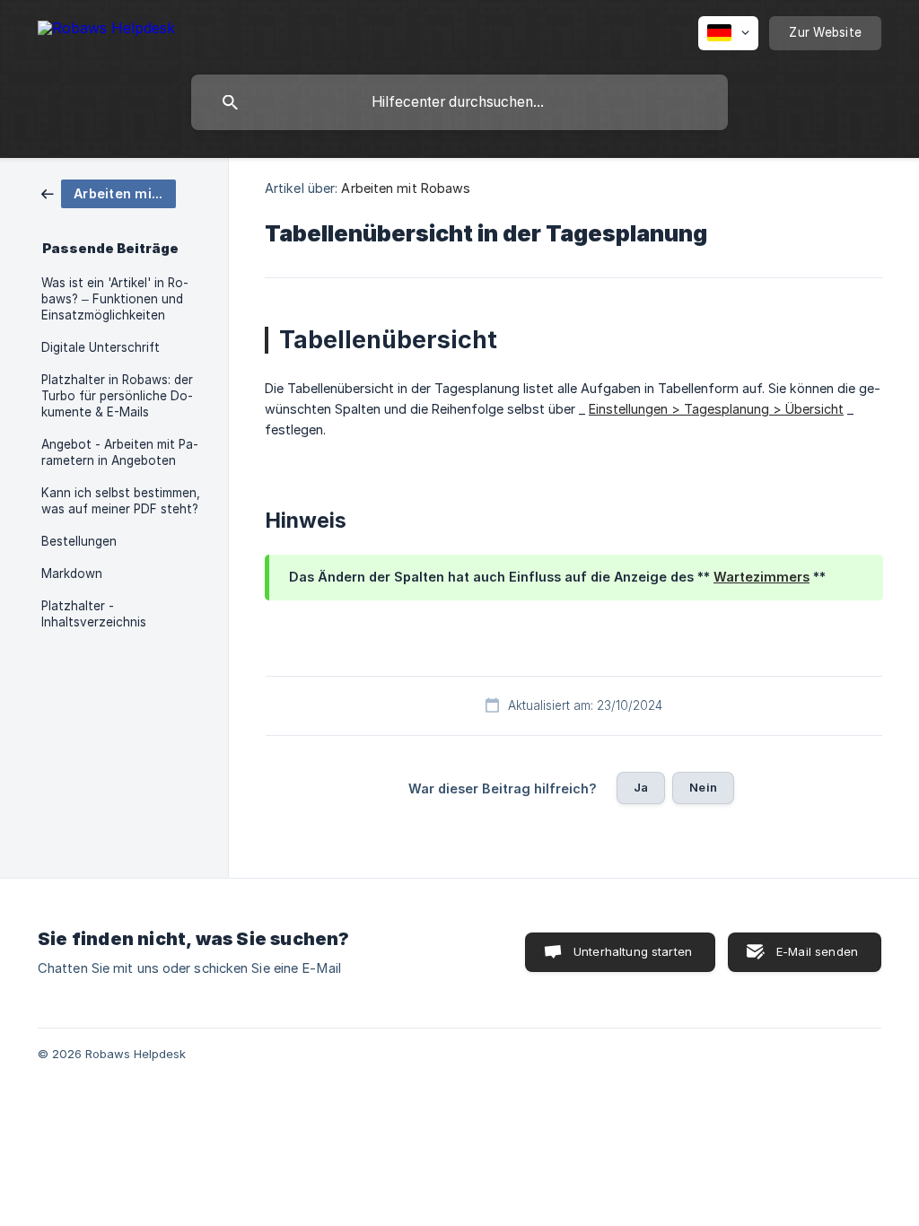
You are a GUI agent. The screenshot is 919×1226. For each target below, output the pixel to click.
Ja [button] (641, 787)
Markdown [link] (71, 573)
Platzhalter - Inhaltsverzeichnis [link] (93, 614)
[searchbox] (459, 102)
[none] (106, 31)
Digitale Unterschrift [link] (100, 347)
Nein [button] (703, 787)
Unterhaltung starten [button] (632, 951)
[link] (108, 192)
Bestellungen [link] (79, 541)
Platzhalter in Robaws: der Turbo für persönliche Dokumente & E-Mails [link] (117, 395)
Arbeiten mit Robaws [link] (405, 188)
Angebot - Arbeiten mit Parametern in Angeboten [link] (119, 452)
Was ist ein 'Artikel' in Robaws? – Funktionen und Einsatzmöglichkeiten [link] (114, 299)
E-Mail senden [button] (817, 951)
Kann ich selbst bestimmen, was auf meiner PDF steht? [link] (120, 501)
